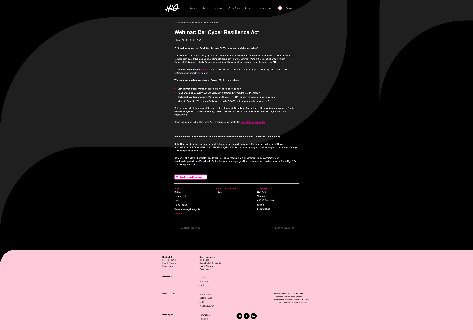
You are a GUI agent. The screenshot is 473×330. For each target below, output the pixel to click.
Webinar (205, 69)
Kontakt (271, 8)
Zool (201, 284)
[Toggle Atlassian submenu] (224, 8)
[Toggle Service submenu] (211, 8)
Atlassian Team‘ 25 (190, 227)
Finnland (203, 318)
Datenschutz (205, 297)
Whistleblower (206, 305)
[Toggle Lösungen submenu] (199, 8)
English (289, 8)
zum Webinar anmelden (253, 122)
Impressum (205, 293)
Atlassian (218, 8)
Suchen (280, 8)
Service (206, 8)
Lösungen (193, 8)
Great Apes (204, 281)
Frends (202, 276)
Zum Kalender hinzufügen (191, 177)
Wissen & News (235, 8)
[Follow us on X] (247, 316)
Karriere (261, 8)
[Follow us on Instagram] (239, 316)
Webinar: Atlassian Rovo (283, 227)
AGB (201, 301)
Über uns (249, 8)
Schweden (204, 314)
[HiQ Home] (174, 8)
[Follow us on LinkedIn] (254, 316)
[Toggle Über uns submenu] (254, 8)
